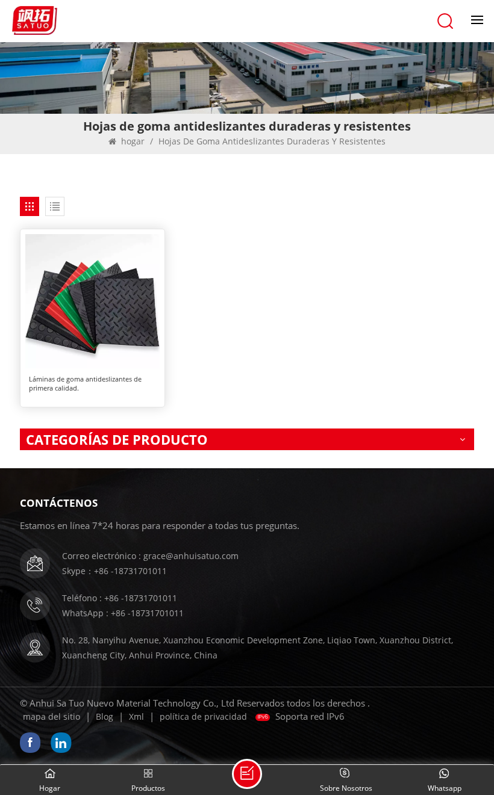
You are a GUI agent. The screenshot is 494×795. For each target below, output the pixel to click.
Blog (104, 716)
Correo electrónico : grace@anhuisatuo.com (150, 555)
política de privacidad (203, 716)
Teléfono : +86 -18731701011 (119, 598)
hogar (133, 141)
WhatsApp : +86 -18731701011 (123, 613)
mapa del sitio (51, 716)
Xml (136, 716)
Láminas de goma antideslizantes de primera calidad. (85, 383)
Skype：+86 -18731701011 (114, 571)
